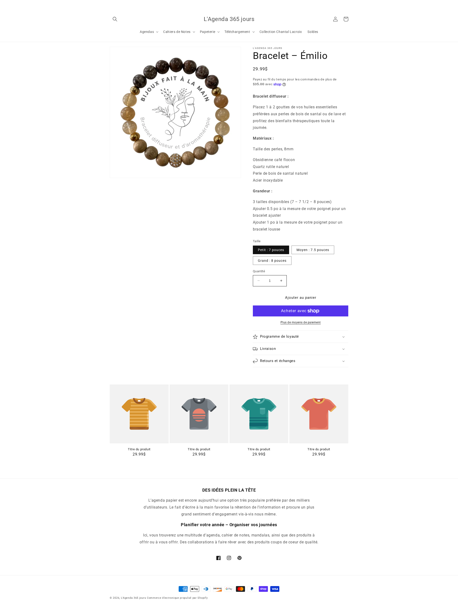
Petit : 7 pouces (271, 250)
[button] (115, 19)
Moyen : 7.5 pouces (313, 250)
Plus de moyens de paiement (301, 322)
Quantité (259, 271)
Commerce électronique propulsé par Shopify (177, 597)
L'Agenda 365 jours (133, 597)
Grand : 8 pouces (272, 260)
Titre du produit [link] (139, 449)
